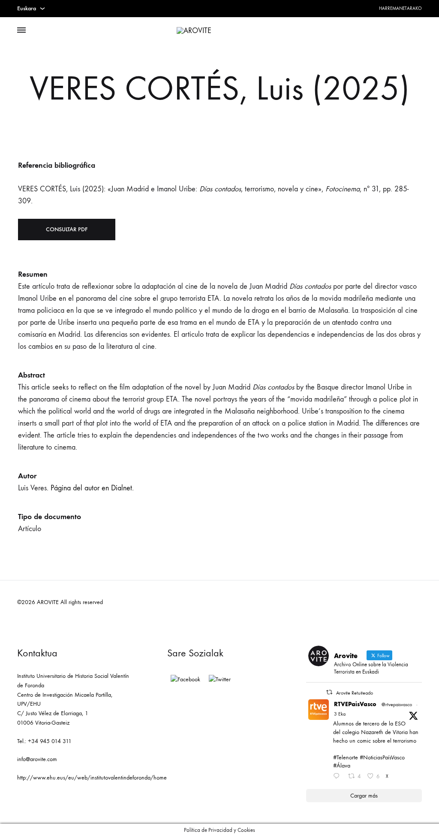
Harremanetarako (400, 8)
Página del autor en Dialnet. (92, 488)
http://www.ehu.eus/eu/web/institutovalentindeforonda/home (92, 777)
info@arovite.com (37, 759)
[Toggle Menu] (21, 30)
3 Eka (340, 714)
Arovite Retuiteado (354, 693)
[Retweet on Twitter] (329, 692)
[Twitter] (219, 679)
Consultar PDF (66, 229)
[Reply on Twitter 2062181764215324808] (338, 777)
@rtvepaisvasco (397, 704)
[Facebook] (185, 679)
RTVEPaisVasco (355, 704)
